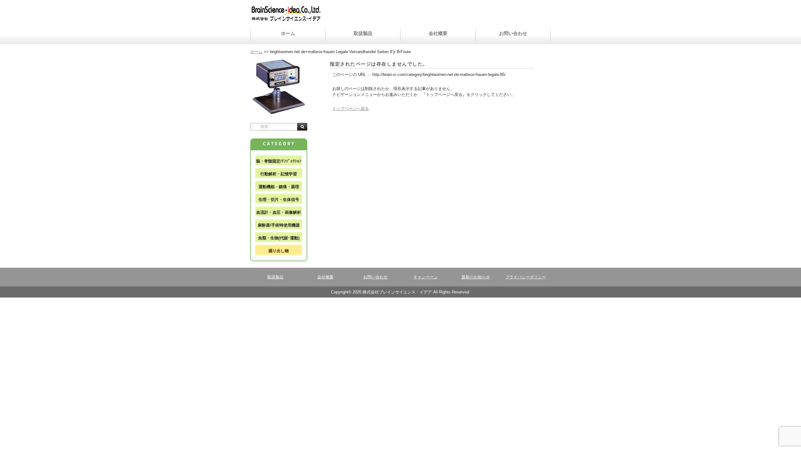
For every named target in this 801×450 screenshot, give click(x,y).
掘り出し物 (278, 250)
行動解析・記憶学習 (278, 174)
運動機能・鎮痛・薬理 (278, 186)
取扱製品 (363, 33)
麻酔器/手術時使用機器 (279, 225)
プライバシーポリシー (525, 277)
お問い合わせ (513, 33)
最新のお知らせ (476, 277)
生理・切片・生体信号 (278, 199)
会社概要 (438, 33)
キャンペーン (425, 277)
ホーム (288, 33)
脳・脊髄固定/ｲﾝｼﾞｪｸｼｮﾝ (278, 161)
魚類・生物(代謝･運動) (278, 238)
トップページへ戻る (350, 108)
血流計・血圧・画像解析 (278, 212)
